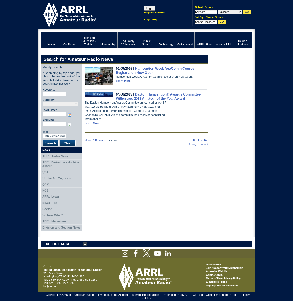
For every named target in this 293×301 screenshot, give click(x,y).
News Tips (49, 203)
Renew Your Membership (228, 267)
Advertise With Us (217, 271)
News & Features (95, 140)
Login (149, 8)
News (46, 150)
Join (208, 267)
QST (45, 172)
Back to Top (200, 140)
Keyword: (49, 89)
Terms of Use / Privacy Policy (223, 278)
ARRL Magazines (54, 221)
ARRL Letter (50, 196)
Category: (49, 99)
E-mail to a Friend (216, 281)
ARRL (85, 13)
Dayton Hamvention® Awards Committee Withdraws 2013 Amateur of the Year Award (158, 96)
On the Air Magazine (56, 178)
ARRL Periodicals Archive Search (60, 164)
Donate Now (213, 264)
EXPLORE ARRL (56, 244)
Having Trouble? (198, 144)
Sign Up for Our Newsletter (222, 285)
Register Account (154, 12)
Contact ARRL (214, 275)
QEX (45, 184)
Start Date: (50, 110)
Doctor (47, 209)
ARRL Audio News (55, 156)
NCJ (45, 190)
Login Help (150, 19)
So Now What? (52, 215)
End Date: (49, 119)
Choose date (70, 115)
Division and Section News (61, 227)
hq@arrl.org (50, 286)
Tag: (45, 131)
